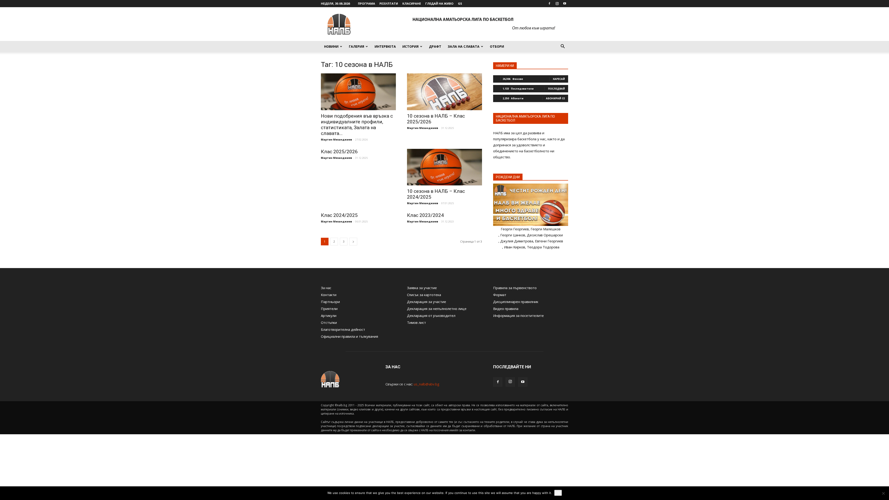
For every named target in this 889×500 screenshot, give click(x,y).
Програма (366, 3)
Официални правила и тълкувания (349, 336)
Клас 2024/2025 (339, 215)
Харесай (559, 79)
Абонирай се (555, 98)
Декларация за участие (426, 301)
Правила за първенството (515, 287)
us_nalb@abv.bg (426, 384)
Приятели (329, 308)
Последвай (556, 88)
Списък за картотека (424, 294)
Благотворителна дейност (343, 329)
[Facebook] (549, 3)
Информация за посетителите (518, 315)
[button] (562, 46)
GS (460, 3)
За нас (326, 287)
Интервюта (385, 46)
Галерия (356, 46)
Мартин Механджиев (336, 139)
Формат (499, 294)
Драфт (435, 46)
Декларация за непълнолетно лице (436, 308)
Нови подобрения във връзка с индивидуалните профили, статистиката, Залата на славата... (357, 124)
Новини (331, 46)
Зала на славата (463, 46)
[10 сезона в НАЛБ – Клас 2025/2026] (444, 91)
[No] (883, 493)
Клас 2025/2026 (339, 151)
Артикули (328, 315)
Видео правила (505, 308)
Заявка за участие (422, 287)
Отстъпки (329, 322)
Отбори (497, 46)
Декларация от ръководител (431, 315)
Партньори (330, 301)
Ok (558, 493)
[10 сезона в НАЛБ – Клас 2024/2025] (444, 167)
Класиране (411, 3)
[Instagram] (557, 3)
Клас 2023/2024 (425, 215)
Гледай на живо (439, 3)
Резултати (388, 3)
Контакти (328, 294)
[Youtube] (564, 3)
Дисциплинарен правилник (515, 301)
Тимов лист (416, 322)
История (410, 46)
